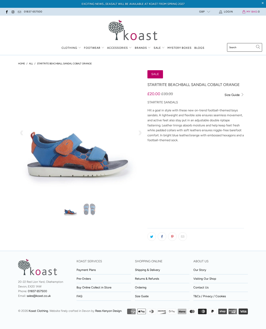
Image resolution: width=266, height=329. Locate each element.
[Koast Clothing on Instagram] (13, 11)
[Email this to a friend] (182, 236)
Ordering (140, 287)
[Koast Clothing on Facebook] (6, 11)
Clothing (69, 48)
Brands (141, 48)
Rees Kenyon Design (108, 311)
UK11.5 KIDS (210, 165)
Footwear (92, 48)
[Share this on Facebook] (162, 236)
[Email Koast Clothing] (19, 11)
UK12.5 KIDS (157, 175)
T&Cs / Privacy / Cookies (209, 296)
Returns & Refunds (147, 278)
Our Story (199, 270)
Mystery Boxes (179, 48)
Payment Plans (86, 270)
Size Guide (232, 95)
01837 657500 (33, 11)
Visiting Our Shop (204, 278)
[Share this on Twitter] (151, 236)
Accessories (117, 48)
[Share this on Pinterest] (172, 236)
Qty (149, 211)
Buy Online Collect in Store (94, 287)
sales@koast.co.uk (39, 296)
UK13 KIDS (176, 175)
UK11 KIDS (191, 165)
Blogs (199, 48)
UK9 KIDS (155, 165)
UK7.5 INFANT (178, 155)
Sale (158, 48)
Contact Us (201, 287)
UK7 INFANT (157, 155)
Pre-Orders (84, 278)
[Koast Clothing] (133, 30)
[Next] (140, 133)
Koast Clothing (38, 311)
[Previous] (22, 133)
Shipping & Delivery (147, 270)
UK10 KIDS (173, 165)
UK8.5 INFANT (201, 155)
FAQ (79, 296)
